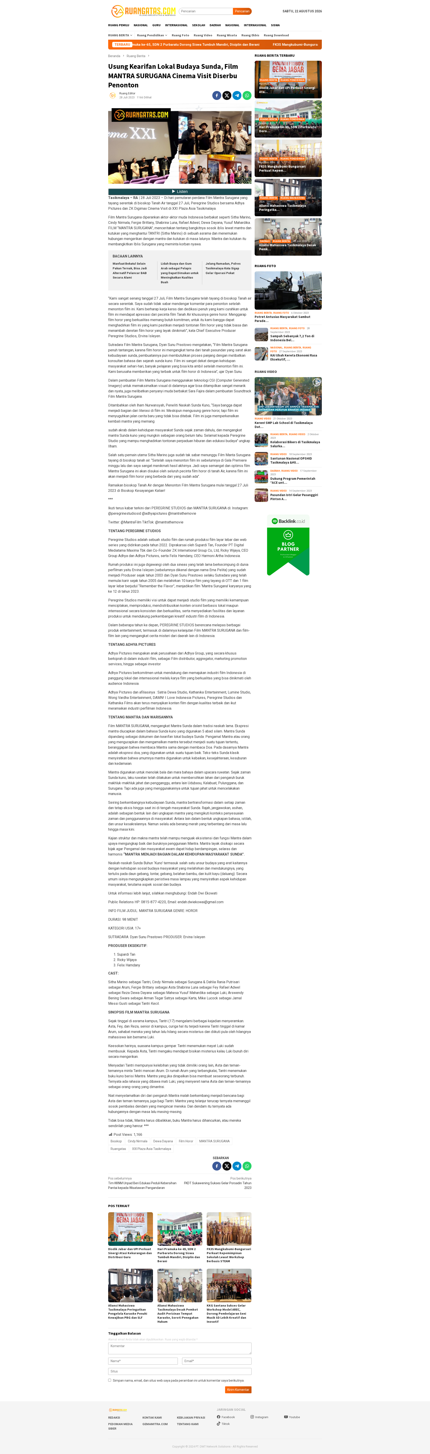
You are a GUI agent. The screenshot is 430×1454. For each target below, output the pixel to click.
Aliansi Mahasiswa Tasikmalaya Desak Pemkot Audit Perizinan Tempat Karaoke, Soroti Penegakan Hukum (177, 1313)
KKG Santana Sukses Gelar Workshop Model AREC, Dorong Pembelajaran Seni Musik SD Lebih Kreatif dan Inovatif (226, 1313)
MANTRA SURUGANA (214, 1141)
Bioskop (116, 1141)
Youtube (294, 1417)
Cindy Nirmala (137, 1141)
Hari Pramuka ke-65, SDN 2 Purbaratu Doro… (287, 129)
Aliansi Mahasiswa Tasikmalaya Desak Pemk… (287, 247)
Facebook (228, 1417)
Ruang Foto (281, 312)
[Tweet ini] (226, 95)
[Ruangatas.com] (143, 11)
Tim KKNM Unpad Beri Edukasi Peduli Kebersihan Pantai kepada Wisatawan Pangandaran (142, 1183)
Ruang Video (263, 418)
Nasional (276, 347)
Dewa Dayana (163, 1141)
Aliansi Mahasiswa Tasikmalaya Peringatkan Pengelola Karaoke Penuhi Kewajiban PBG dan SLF (127, 1311)
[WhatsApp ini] (247, 95)
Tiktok (226, 1424)
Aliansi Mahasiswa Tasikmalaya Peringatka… (282, 208)
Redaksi (114, 1417)
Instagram (261, 1417)
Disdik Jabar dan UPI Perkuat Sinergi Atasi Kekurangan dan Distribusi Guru (130, 1253)
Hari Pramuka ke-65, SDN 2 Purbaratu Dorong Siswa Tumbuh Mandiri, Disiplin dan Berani (178, 1255)
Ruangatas (118, 1149)
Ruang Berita (268, 80)
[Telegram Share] (236, 95)
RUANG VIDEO (266, 371)
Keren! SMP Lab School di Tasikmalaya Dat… (284, 425)
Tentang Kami (188, 1424)
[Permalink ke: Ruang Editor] (112, 95)
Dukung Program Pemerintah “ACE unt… (292, 481)
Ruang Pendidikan (292, 80)
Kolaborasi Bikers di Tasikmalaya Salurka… (295, 444)
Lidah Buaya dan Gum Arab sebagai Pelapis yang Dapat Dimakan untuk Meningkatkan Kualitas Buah (179, 273)
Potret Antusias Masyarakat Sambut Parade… (282, 319)
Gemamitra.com (155, 1424)
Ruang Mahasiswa (292, 198)
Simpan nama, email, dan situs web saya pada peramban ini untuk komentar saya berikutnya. (178, 1380)
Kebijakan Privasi (191, 1417)
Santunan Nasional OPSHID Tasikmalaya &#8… (291, 460)
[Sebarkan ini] (216, 95)
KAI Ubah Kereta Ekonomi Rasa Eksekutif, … (293, 358)
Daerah (265, 241)
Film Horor (186, 1141)
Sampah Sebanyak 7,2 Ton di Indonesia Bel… (292, 338)
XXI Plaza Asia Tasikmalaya (151, 1149)
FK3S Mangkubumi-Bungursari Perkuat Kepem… (282, 168)
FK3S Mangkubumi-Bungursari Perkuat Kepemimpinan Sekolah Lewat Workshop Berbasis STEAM (285, 45)
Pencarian (242, 11)
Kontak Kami (152, 1417)
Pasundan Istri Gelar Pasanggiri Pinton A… (294, 497)
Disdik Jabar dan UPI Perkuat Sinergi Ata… (287, 90)
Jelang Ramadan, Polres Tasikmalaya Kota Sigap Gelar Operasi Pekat (223, 268)
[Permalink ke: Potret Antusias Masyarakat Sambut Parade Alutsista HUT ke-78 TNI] (288, 290)
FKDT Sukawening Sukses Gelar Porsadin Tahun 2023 (218, 1183)
